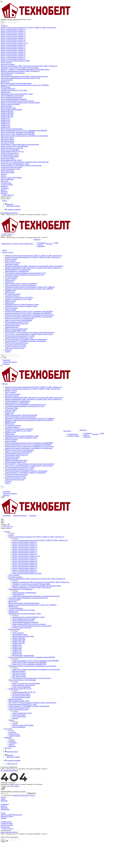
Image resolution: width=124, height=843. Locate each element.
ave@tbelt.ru (6, 213)
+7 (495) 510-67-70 (7, 195)
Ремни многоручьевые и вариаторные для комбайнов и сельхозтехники (36, 669)
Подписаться (31, 793)
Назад (12, 533)
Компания (12, 741)
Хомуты (15, 723)
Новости (3, 806)
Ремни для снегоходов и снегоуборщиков (26, 683)
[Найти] (2, 23)
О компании (5, 804)
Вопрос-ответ (5, 827)
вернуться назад (6, 786)
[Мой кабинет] (2, 489)
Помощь (3, 818)
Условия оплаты (6, 821)
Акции (3, 799)
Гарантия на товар (7, 825)
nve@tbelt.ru (14, 213)
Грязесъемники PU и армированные (24, 592)
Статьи (3, 813)
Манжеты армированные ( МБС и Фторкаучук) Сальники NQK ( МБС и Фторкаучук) (40, 582)
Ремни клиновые (18, 633)
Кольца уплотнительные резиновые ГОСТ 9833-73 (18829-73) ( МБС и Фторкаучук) (40, 540)
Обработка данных (7, 816)
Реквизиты (4, 807)
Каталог (11, 535)
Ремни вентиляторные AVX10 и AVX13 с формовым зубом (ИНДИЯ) (35, 660)
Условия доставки (7, 823)
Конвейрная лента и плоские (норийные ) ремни (28, 617)
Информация (5, 809)
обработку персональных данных (24, 795)
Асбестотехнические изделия (22, 713)
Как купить (12, 732)
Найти (3, 841)
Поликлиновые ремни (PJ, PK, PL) (23, 692)
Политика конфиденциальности (11, 814)
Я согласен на (19, 795)
